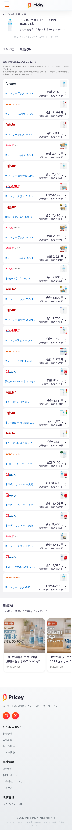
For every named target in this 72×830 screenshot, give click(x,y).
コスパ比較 (9, 752)
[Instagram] (6, 715)
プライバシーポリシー (15, 804)
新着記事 (8, 733)
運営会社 (8, 769)
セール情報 (9, 746)
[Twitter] (15, 715)
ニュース (8, 787)
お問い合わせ (10, 775)
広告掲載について (12, 781)
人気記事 (8, 740)
